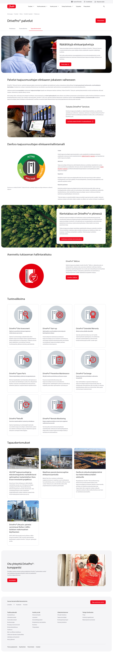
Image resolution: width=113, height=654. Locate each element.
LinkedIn (9, 604)
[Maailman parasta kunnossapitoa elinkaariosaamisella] (56, 458)
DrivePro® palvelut (28, 14)
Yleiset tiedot (30, 647)
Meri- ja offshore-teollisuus (14, 632)
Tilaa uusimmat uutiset (98, 602)
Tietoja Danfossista (87, 612)
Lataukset (34, 617)
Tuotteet (16, 14)
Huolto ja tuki (36, 612)
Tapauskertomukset (36, 28)
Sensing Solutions (62, 622)
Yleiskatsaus (12, 28)
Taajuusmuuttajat (61, 617)
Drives (21, 14)
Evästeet (38, 647)
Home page (10, 14)
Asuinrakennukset (12, 620)
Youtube (25, 604)
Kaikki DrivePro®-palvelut (88, 156)
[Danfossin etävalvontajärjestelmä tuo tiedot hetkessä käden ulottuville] (90, 458)
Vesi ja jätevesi (11, 639)
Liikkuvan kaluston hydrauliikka (15, 634)
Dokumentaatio (36, 615)
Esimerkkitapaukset (37, 620)
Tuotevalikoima (23, 28)
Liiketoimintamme (62, 612)
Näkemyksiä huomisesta (88, 620)
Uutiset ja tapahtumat (88, 617)
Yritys (83, 615)
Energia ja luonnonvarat (13, 624)
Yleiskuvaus (37, 14)
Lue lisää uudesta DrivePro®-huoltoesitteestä (79, 121)
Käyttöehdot (22, 647)
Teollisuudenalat (12, 612)
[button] (87, 1)
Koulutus (34, 624)
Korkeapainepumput (62, 620)
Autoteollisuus (11, 615)
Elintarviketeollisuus (12, 627)
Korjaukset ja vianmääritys (39, 622)
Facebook (18, 604)
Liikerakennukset (11, 617)
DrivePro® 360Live (72, 277)
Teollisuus (9, 629)
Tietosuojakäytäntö (12, 647)
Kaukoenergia (11, 622)
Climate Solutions (61, 615)
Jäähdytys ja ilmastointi (13, 637)
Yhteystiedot (35, 627)
